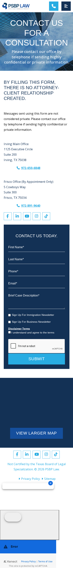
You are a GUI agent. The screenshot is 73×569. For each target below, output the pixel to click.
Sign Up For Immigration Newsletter (33, 314)
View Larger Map (36, 433)
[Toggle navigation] (66, 6)
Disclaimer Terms (19, 328)
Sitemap (50, 479)
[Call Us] (53, 6)
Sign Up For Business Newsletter (31, 321)
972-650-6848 (30, 168)
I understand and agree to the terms (32, 332)
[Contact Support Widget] (28, 554)
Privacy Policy (30, 479)
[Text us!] (29, 525)
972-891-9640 (30, 205)
